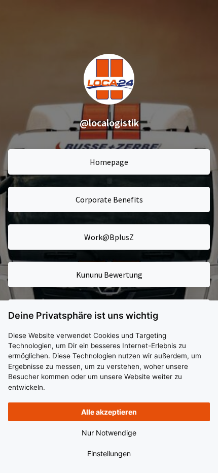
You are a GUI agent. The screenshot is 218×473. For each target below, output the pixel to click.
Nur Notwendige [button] (109, 432)
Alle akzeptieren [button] (109, 412)
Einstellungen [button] (109, 453)
